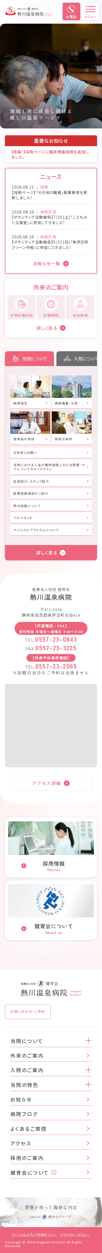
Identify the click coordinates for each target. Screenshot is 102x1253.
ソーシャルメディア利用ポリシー (34, 1234)
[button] (88, 1040)
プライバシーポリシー (75, 1234)
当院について (35, 358)
